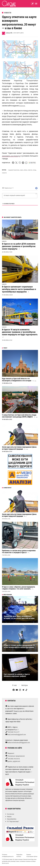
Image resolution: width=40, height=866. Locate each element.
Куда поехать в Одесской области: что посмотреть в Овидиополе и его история (16, 380)
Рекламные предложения (16, 756)
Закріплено (32, 3)
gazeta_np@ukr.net (14, 761)
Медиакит (11, 753)
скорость (4, 173)
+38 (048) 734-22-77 (13, 732)
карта (21, 170)
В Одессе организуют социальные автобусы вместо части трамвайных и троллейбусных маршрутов (19, 289)
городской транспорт (13, 170)
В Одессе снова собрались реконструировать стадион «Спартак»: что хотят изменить (18, 588)
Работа (9, 817)
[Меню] (36, 3)
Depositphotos (11, 819)
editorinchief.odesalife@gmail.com (19, 743)
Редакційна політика (19, 855)
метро (25, 170)
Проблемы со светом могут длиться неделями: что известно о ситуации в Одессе (19, 552)
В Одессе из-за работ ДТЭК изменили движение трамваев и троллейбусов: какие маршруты (19, 246)
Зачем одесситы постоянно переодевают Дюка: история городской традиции (19, 448)
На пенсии (10, 814)
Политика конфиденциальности (7, 855)
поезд (34, 170)
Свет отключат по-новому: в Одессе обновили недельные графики (17, 675)
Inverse (22, 106)
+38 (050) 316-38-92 (14, 759)
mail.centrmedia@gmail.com (17, 734)
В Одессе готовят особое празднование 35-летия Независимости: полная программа (19, 646)
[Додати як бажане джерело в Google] (32, 163)
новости (30, 170)
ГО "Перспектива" (13, 821)
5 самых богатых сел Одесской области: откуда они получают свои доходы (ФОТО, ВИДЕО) (19, 416)
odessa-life (9, 33)
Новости (7, 13)
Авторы (24, 685)
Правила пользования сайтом (31, 855)
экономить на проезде (11, 156)
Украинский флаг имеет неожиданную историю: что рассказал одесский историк (19, 617)
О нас (14, 685)
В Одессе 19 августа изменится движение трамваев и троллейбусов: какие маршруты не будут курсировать (19, 332)
